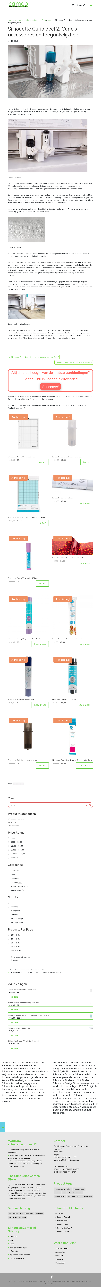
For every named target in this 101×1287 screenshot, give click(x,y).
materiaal (39, 1213)
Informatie (14, 1251)
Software (59, 1259)
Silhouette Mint (60, 1196)
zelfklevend (87, 1196)
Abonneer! (50, 386)
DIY (21, 1213)
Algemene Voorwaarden (20, 1255)
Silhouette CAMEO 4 (63, 1231)
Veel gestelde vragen (18, 1247)
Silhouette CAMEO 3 (63, 1228)
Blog (11, 1240)
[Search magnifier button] (90, 805)
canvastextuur (60, 1189)
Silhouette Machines (16, 819)
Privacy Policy (50, 1284)
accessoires (18, 784)
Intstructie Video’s (17, 1258)
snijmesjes (13, 1217)
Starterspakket (14, 826)
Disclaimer (14, 1236)
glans (69, 1189)
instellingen (29, 1213)
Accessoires (60, 1252)
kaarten (57, 1193)
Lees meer (84, 503)
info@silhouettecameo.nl (69, 1160)
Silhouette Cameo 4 (75, 1193)
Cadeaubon (60, 1263)
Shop (12, 1244)
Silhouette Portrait (74, 1196)
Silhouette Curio (61, 1224)
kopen (42, 462)
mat (64, 1193)
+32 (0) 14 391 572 (69, 1157)
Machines (59, 1213)
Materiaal (12, 822)
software (22, 1217)
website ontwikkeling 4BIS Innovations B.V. (62, 1281)
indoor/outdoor (79, 1189)
